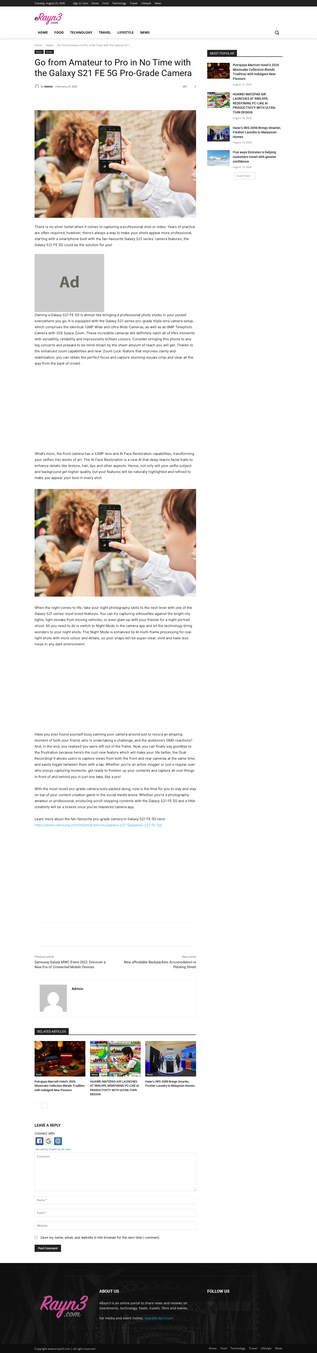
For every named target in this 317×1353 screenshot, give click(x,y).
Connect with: (45, 1133)
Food (38, 1074)
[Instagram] (267, 3)
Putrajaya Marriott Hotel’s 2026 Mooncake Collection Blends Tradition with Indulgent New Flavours (59, 1086)
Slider (49, 51)
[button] (276, 32)
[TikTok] (273, 3)
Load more (243, 176)
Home (38, 45)
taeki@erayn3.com (158, 1318)
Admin (48, 86)
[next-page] (45, 1105)
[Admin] (38, 86)
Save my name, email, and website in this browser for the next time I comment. (100, 1237)
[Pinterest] (88, 98)
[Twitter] (77, 98)
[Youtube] (279, 3)
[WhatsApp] (98, 98)
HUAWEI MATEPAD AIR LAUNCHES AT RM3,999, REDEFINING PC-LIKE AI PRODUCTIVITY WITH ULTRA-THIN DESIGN (254, 103)
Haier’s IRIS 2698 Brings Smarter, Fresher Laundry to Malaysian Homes (257, 132)
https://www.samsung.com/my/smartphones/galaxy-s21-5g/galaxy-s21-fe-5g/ (98, 825)
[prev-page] (37, 1105)
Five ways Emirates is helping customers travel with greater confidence (254, 156)
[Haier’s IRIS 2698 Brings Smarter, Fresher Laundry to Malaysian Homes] (170, 1059)
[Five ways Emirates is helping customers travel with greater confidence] (218, 158)
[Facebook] (260, 3)
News (49, 45)
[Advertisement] (115, 407)
